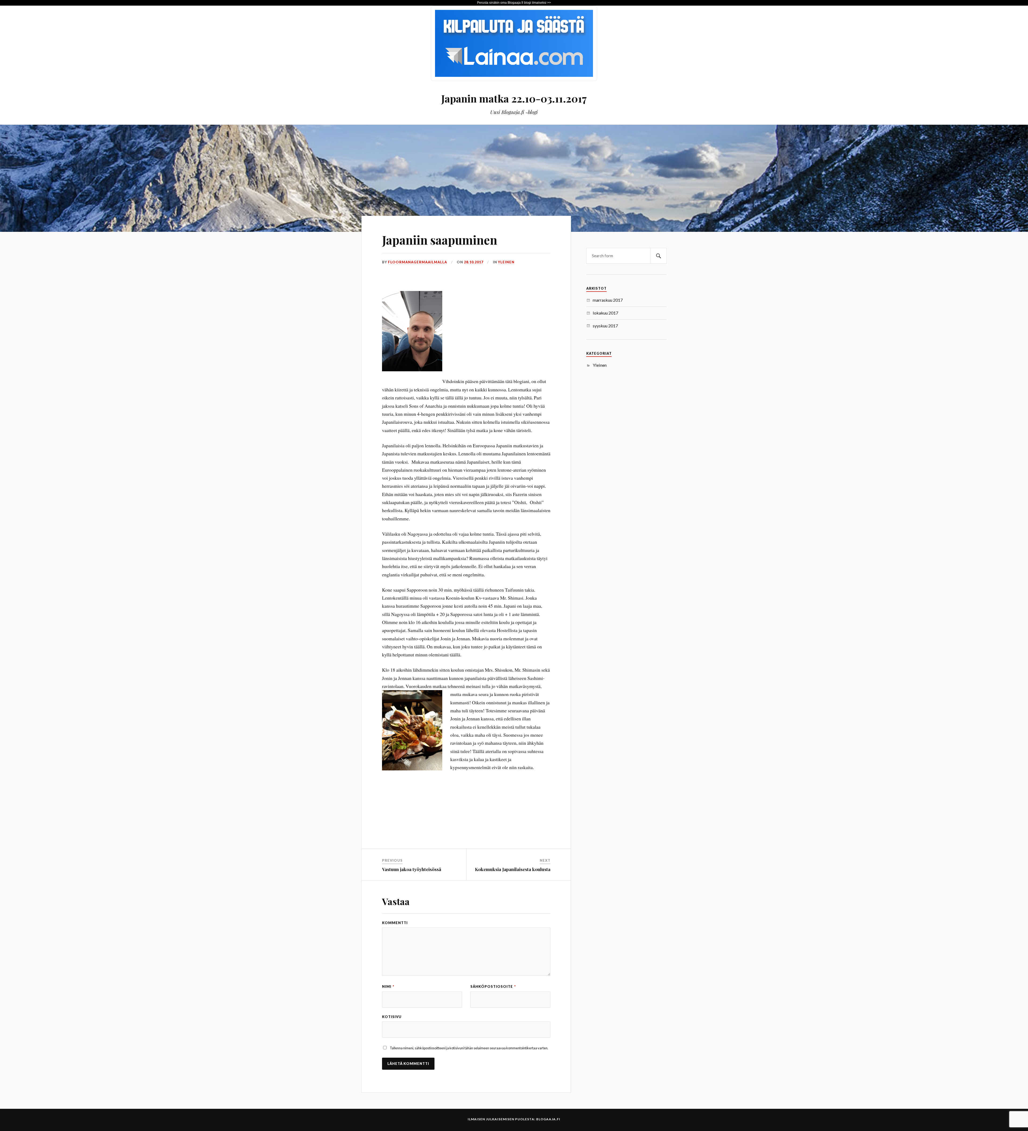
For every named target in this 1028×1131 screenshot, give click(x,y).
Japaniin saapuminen (439, 240)
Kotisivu (392, 1017)
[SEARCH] (659, 256)
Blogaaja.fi (548, 1119)
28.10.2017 (473, 262)
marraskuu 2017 (608, 299)
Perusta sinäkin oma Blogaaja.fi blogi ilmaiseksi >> (514, 3)
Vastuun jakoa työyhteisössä (411, 869)
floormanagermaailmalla (417, 262)
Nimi (388, 986)
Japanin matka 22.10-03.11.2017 (514, 98)
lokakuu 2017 (605, 312)
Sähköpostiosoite (493, 986)
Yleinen (506, 262)
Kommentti (395, 923)
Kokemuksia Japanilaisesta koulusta (512, 869)
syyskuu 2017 (605, 325)
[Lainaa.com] (514, 79)
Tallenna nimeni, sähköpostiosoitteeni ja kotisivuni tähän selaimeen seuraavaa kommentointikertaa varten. (469, 1048)
